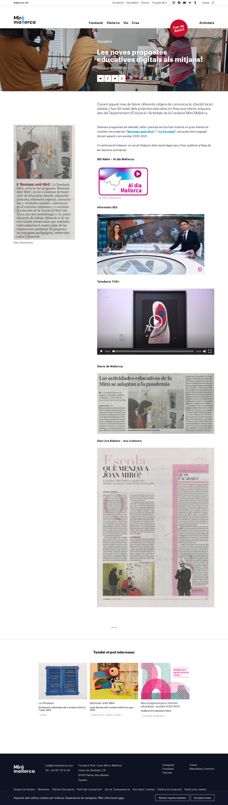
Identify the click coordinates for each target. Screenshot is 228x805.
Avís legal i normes (144, 789)
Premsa (145, 2)
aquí (121, 797)
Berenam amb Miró (140, 131)
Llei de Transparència (117, 789)
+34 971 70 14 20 (60, 770)
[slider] (153, 351)
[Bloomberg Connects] (195, 2)
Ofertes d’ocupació (63, 789)
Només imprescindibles (172, 797)
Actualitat (118, 2)
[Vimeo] (189, 2)
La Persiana (167, 131)
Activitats (206, 23)
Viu (125, 23)
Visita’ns (113, 23)
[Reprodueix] (101, 351)
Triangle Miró (159, 2)
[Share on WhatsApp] (122, 78)
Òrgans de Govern (24, 789)
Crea (135, 23)
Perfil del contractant (89, 789)
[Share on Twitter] (114, 78)
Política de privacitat (169, 789)
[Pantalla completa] (210, 351)
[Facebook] (179, 2)
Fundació (96, 23)
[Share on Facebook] (107, 78)
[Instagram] (173, 2)
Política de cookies (195, 789)
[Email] (100, 78)
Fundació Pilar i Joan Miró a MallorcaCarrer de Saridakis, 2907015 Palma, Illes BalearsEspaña (100, 772)
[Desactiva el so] (204, 351)
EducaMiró (132, 2)
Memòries (43, 789)
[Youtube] (184, 2)
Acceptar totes (202, 797)
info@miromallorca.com (59, 765)
